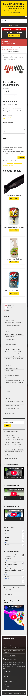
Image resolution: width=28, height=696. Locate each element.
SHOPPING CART (14, 25)
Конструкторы (9, 373)
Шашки (7, 398)
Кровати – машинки (11, 347)
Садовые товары (10, 378)
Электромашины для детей (13, 334)
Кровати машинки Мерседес (14, 358)
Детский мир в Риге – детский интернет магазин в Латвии (14, 6)
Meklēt (7, 425)
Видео (6, 684)
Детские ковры (9, 336)
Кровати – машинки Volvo (13, 351)
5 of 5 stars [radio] (13, 118)
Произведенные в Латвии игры (14, 380)
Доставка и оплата (9, 681)
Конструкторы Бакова (12, 375)
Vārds (5, 132)
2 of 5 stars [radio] (6, 118)
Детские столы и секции (12, 325)
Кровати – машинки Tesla (12, 349)
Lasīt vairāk (14, 198)
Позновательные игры (12, 408)
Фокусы (7, 391)
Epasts (5, 138)
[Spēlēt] (5, 477)
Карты (7, 416)
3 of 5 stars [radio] (8, 118)
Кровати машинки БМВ (12, 361)
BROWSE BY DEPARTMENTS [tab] (14, 29)
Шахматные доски (10, 394)
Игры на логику (10, 413)
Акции (7, 331)
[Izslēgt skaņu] (20, 477)
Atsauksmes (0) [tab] (10, 96)
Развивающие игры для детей (14, 382)
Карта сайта (7, 671)
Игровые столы (13, 57)
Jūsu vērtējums (8, 116)
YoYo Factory (9, 366)
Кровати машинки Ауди (12, 356)
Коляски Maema (8, 642)
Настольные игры (10, 389)
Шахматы (8, 396)
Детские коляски (10, 339)
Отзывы (6, 686)
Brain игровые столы (11, 368)
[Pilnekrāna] (22, 477)
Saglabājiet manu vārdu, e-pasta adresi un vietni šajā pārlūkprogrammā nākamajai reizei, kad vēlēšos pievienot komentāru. (13, 151)
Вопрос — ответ (9, 689)
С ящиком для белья (11, 458)
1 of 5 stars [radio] (4, 118)
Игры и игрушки (10, 364)
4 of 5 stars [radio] (11, 118)
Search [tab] (26, 20)
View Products (14, 35)
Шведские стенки (10, 344)
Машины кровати (10, 320)
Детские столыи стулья (12, 405)
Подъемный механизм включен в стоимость (13, 651)
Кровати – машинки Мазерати (14, 354)
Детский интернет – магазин (12, 674)
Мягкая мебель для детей (13, 322)
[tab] (26, 17)
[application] (14, 473)
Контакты (7, 679)
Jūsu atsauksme (8, 122)
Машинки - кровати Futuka (11, 647)
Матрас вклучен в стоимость (13, 451)
